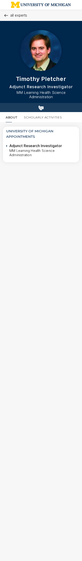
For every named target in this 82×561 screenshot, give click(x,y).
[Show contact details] (41, 107)
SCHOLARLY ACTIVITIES (43, 117)
